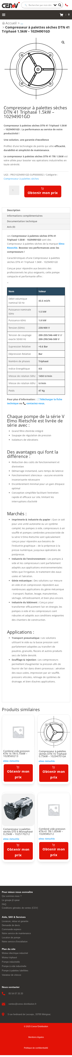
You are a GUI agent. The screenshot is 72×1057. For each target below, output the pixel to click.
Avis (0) (11, 226)
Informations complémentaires (25, 215)
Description (13, 210)
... (22, 23)
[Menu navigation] (3, 14)
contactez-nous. (34, 403)
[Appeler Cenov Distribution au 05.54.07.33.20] (66, 5)
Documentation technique (22, 221)
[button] (63, 42)
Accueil (11, 23)
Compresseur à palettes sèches (21, 178)
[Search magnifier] (59, 5)
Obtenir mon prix (43, 192)
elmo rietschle (11, 761)
